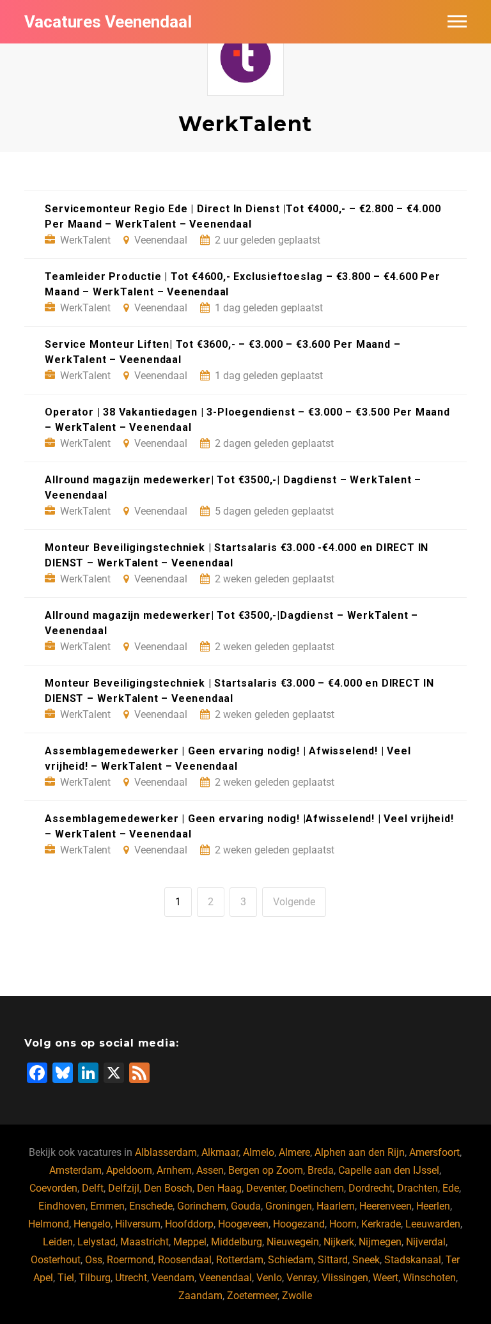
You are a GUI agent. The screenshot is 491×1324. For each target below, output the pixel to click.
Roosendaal (185, 1260)
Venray (301, 1278)
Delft (93, 1188)
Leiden (58, 1242)
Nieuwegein (293, 1242)
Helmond (48, 1224)
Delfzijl (123, 1188)
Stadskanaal (412, 1260)
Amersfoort (434, 1152)
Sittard (333, 1260)
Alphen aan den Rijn (360, 1152)
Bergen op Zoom (265, 1170)
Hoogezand (299, 1224)
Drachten (417, 1188)
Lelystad (96, 1242)
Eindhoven (62, 1206)
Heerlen (433, 1206)
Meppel (190, 1242)
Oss (93, 1260)
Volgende (294, 902)
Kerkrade (381, 1224)
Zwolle (297, 1295)
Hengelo (92, 1224)
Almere (294, 1152)
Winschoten (429, 1278)
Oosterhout (56, 1260)
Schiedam (290, 1260)
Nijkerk (338, 1242)
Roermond (130, 1260)
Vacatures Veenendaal (108, 22)
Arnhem (174, 1170)
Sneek (366, 1260)
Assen (210, 1170)
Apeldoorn (129, 1170)
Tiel (66, 1278)
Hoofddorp (189, 1224)
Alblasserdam (166, 1152)
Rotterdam (239, 1260)
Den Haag (219, 1188)
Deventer (265, 1188)
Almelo (258, 1152)
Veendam (173, 1278)
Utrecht (131, 1278)
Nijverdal (426, 1242)
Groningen (288, 1206)
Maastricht (144, 1242)
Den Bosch (168, 1188)
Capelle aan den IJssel (388, 1170)
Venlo (269, 1278)
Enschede (151, 1206)
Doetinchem (317, 1188)
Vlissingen (345, 1278)
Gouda (246, 1206)
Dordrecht (370, 1188)
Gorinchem (201, 1206)
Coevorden (53, 1188)
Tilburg (95, 1278)
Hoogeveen (243, 1224)
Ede (450, 1188)
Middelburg (236, 1242)
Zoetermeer (252, 1295)
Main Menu (457, 21)
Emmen (107, 1206)
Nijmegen (380, 1242)
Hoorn (343, 1224)
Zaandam (200, 1295)
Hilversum (137, 1224)
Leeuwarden (432, 1224)
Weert (385, 1278)
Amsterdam (75, 1170)
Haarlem (335, 1206)
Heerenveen (385, 1206)
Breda (321, 1170)
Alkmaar (219, 1152)
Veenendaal (225, 1278)
